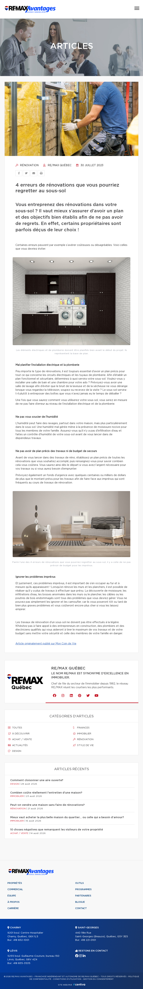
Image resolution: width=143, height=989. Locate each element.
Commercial (15, 889)
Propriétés (14, 883)
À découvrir (20, 734)
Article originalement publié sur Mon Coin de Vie (45, 643)
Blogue (80, 902)
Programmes (83, 889)
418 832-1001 (21, 940)
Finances (83, 728)
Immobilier (83, 734)
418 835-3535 (21, 963)
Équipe (11, 896)
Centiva (79, 984)
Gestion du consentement (98, 979)
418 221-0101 (88, 940)
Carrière (13, 908)
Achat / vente (21, 739)
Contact (81, 908)
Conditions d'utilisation (67, 979)
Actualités (19, 745)
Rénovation (29, 165)
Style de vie (85, 745)
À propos (13, 902)
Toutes (16, 728)
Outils (79, 883)
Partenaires (83, 896)
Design (16, 751)
